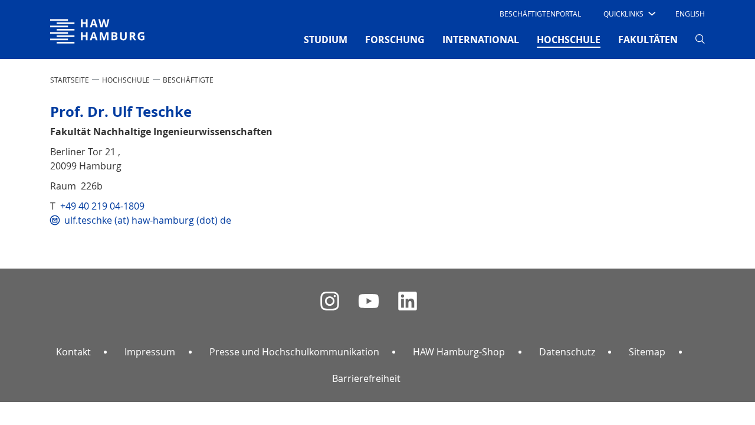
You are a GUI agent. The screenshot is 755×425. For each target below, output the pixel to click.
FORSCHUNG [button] (395, 39)
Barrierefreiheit (366, 378)
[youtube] (368, 301)
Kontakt (73, 351)
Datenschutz (567, 351)
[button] (628, 13)
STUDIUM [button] (325, 39)
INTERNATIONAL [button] (480, 39)
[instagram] (329, 301)
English (690, 13)
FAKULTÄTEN (648, 39)
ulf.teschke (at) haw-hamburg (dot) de (147, 220)
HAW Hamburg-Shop (459, 351)
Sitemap (647, 351)
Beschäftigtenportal (540, 13)
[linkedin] (407, 301)
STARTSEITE (69, 79)
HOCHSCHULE (126, 79)
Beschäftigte (188, 79)
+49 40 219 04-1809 (102, 206)
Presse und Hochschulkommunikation (294, 351)
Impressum (149, 351)
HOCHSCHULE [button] (568, 39)
